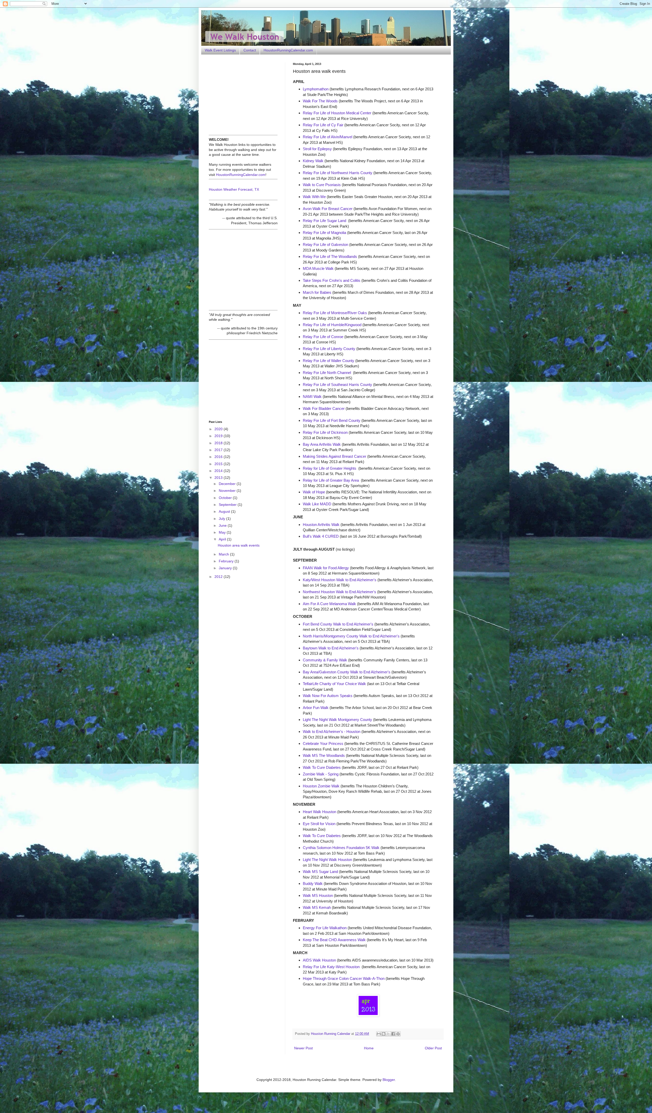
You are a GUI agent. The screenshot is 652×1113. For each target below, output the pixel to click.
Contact (249, 50)
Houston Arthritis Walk (321, 524)
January (226, 568)
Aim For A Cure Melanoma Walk (329, 604)
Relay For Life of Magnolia (324, 232)
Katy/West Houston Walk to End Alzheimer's (339, 580)
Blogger (389, 1080)
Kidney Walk (313, 161)
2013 (219, 478)
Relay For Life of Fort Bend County (331, 420)
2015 (219, 464)
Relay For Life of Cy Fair (323, 125)
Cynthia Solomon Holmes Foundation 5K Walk (341, 847)
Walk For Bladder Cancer (324, 408)
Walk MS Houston (318, 895)
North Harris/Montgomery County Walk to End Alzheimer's (351, 636)
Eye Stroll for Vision (319, 824)
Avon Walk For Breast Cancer (327, 208)
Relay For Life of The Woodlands (330, 256)
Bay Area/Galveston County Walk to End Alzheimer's (346, 672)
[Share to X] (388, 1033)
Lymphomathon (316, 89)
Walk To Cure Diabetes (322, 767)
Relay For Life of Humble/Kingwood (332, 325)
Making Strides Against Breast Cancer (334, 456)
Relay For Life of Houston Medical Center (337, 113)
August (225, 511)
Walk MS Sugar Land (320, 871)
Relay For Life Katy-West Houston (331, 967)
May (223, 532)
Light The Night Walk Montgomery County (337, 719)
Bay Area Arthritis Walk (322, 444)
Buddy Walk (313, 883)
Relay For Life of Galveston (325, 244)
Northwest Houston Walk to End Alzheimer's (339, 592)
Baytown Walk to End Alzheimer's (331, 648)
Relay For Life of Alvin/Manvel (327, 137)
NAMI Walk (312, 396)
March (224, 554)
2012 (219, 577)
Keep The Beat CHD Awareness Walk (334, 940)
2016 (219, 457)
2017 (219, 450)
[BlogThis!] (383, 1033)
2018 (219, 443)
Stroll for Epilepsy (317, 149)
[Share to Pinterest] (398, 1033)
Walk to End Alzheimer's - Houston (331, 731)
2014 (219, 471)
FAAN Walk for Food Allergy (326, 568)
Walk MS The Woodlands (324, 755)
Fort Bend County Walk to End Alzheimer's (338, 624)
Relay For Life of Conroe (323, 337)
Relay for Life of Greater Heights (329, 468)
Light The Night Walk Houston (327, 859)
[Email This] (378, 1033)
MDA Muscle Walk (318, 268)
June (223, 525)
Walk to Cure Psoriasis (322, 185)
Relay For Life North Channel (327, 372)
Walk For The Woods (320, 101)
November (228, 491)
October (226, 498)
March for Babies (317, 292)
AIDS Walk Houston (319, 960)
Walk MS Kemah (317, 907)
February (227, 561)
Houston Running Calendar (331, 1034)
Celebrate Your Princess (323, 743)
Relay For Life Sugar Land (324, 220)
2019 (219, 436)
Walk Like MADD (317, 504)
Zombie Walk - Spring (320, 774)
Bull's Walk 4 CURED (321, 536)
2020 (219, 429)
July (222, 519)
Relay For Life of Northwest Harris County (337, 173)
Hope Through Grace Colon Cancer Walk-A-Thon (344, 978)
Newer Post (303, 1048)
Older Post (433, 1048)
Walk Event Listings (220, 50)
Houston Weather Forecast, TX (234, 189)
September (228, 505)
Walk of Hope (314, 492)
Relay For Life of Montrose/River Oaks (335, 313)
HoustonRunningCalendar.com (288, 50)
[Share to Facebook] (393, 1033)
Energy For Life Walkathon (325, 928)
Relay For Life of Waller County (328, 360)
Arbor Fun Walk (316, 707)
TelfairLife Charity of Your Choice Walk (334, 683)
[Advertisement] (241, 94)
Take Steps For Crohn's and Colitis (331, 280)
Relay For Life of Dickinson (325, 432)
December (228, 484)
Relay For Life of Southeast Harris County (337, 384)
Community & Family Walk (325, 660)
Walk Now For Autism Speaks (327, 695)
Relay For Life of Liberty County (329, 348)
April (223, 539)
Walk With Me (314, 196)
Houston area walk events (239, 545)
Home (369, 1048)
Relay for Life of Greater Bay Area (331, 480)
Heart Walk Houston (319, 812)
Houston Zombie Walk (321, 786)
